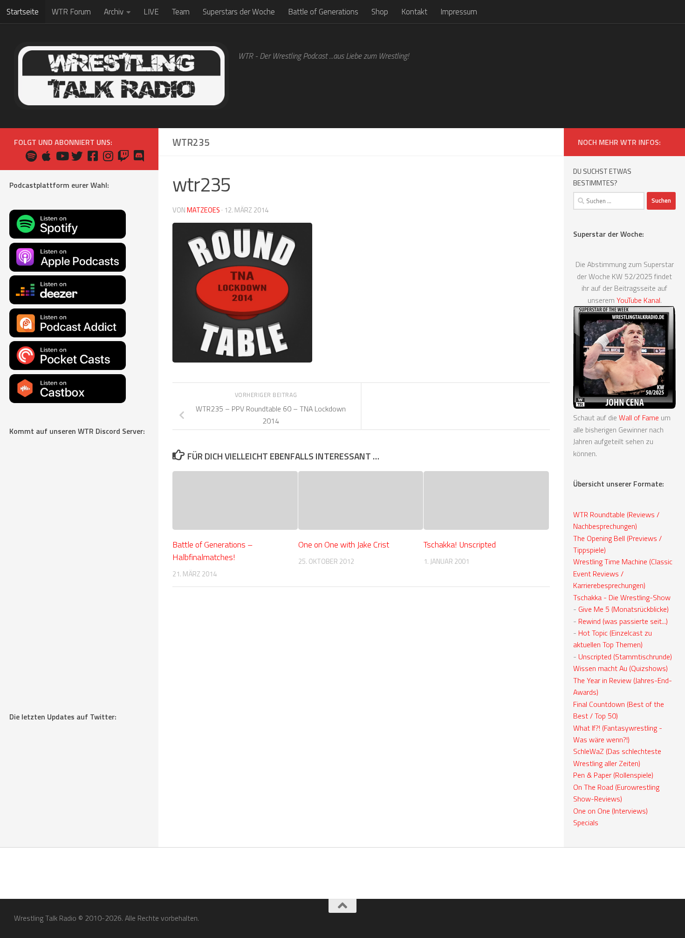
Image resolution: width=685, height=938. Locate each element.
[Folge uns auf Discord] (138, 156)
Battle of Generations (323, 12)
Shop (379, 12)
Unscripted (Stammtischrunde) (625, 656)
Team (181, 12)
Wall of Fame (639, 417)
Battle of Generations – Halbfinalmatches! (212, 550)
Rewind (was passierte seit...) (623, 621)
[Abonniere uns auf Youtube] (62, 156)
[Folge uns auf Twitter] (77, 156)
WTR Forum (71, 12)
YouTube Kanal (638, 300)
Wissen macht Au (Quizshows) (620, 668)
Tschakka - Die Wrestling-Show (622, 597)
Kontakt (414, 12)
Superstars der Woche (239, 12)
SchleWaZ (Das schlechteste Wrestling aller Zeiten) (617, 757)
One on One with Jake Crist (343, 544)
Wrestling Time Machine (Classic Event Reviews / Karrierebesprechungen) (622, 573)
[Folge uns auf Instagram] (108, 156)
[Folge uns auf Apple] (46, 156)
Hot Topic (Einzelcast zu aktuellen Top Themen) (612, 638)
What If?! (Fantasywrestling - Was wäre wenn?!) (617, 733)
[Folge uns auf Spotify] (31, 156)
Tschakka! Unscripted (460, 544)
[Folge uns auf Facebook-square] (92, 156)
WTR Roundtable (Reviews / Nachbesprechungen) (616, 520)
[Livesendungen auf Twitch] (123, 156)
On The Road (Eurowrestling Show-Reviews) (616, 792)
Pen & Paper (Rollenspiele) (613, 775)
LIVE (151, 12)
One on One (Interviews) (610, 810)
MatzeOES (203, 210)
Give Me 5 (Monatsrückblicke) (623, 609)
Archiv (113, 12)
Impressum (458, 12)
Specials (585, 822)
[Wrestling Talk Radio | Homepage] (121, 76)
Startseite (23, 12)
